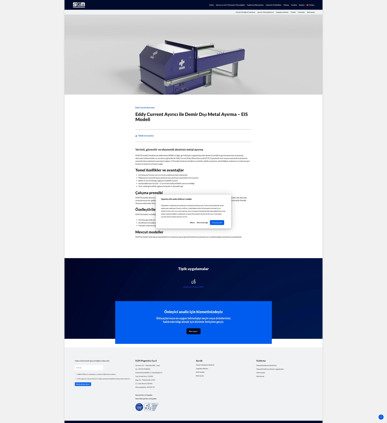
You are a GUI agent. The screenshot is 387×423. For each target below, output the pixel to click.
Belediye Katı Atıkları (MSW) (193, 287)
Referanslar (200, 376)
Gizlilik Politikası (82, 374)
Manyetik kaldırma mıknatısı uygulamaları (270, 369)
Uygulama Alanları (202, 368)
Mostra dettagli (202, 222)
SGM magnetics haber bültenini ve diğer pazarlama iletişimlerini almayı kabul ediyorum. (103, 379)
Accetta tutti (217, 222)
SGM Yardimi (200, 372)
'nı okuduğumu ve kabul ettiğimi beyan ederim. (96, 374)
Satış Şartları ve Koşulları (143, 395)
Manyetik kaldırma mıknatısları (266, 365)
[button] (193, 331)
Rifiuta (192, 222)
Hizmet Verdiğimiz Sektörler (205, 365)
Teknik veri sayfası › (146, 136)
